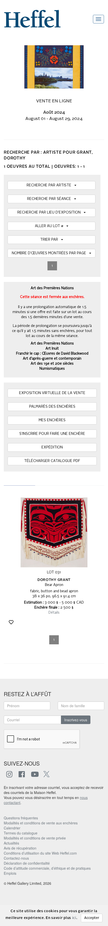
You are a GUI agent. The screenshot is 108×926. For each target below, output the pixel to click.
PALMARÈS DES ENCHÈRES (52, 406)
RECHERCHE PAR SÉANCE (50, 199)
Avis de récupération (20, 848)
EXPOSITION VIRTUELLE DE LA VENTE (52, 393)
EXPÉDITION (52, 447)
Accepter (91, 918)
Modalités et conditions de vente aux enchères (41, 822)
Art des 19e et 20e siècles (52, 363)
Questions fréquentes (21, 817)
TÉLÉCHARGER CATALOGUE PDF (52, 461)
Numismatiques (52, 368)
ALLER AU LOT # (50, 226)
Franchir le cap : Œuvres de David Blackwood (52, 353)
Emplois (10, 873)
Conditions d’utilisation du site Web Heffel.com (40, 853)
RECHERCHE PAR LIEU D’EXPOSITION (50, 212)
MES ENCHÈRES (52, 420)
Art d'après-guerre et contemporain (52, 358)
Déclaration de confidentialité (27, 863)
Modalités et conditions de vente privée (35, 837)
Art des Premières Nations (52, 343)
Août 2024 (54, 112)
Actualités (11, 843)
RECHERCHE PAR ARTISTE (50, 185)
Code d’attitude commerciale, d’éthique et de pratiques (47, 868)
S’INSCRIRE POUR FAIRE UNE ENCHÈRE (52, 434)
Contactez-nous (16, 858)
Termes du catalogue (20, 832)
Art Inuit (52, 348)
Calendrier (12, 827)
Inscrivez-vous (75, 719)
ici (74, 918)
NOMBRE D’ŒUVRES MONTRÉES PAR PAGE (50, 253)
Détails (54, 612)
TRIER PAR (50, 239)
